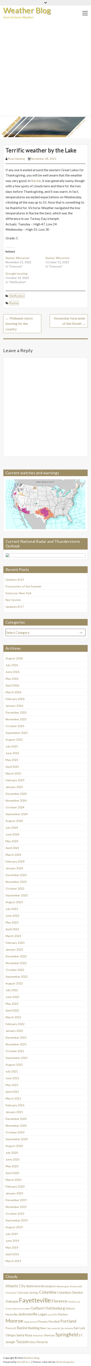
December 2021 (16, 1037)
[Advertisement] (45, 68)
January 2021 (14, 1112)
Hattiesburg (55, 1308)
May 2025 (12, 760)
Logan (42, 1314)
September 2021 (17, 1058)
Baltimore (33, 1286)
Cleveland (11, 1292)
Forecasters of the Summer (23, 586)
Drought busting (17, 273)
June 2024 (12, 834)
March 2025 (13, 773)
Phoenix (43, 1321)
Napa (26, 1321)
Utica (32, 1342)
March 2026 (13, 692)
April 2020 (12, 1173)
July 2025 (12, 746)
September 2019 (17, 1220)
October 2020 (15, 1132)
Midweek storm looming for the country (19, 323)
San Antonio (67, 1328)
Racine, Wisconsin (17, 258)
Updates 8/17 (15, 606)
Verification (17, 296)
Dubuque (12, 1301)
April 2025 (12, 766)
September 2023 (17, 895)
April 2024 (12, 848)
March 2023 (13, 936)
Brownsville (76, 1286)
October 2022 (15, 970)
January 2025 (14, 787)
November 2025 (16, 719)
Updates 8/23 (15, 579)
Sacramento (53, 1328)
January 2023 (14, 949)
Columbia (47, 1292)
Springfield (66, 1334)
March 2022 (13, 1017)
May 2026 (12, 678)
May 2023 (12, 922)
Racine (36, 181)
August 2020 (14, 1146)
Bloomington (63, 1286)
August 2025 (14, 739)
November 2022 (16, 963)
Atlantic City (16, 1286)
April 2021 (12, 1091)
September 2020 (17, 1139)
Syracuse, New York (19, 593)
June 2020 (12, 1159)
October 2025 (15, 726)
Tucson (22, 1341)
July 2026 (12, 665)
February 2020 (15, 1186)
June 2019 (12, 1240)
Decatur (77, 1292)
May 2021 (12, 1085)
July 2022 (12, 990)
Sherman (49, 1335)
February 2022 (15, 1024)
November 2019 (16, 1207)
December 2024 (16, 793)
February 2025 (15, 780)
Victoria (42, 1342)
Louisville (52, 1314)
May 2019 (12, 1247)
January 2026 (14, 705)
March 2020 (13, 1179)
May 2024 (12, 841)
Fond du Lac (74, 1301)
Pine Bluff (54, 1321)
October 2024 (15, 807)
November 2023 (16, 882)
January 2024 (14, 868)
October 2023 (15, 888)
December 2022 (16, 956)
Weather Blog (27, 10)
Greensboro (24, 1308)
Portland (68, 1321)
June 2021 (12, 1078)
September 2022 (17, 976)
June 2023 (12, 915)
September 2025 (17, 733)
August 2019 (14, 1227)
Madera (63, 1314)
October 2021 (15, 1051)
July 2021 (12, 1071)
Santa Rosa (24, 1335)
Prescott (11, 1328)
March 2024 (13, 854)
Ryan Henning (16, 158)
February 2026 (15, 699)
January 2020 (14, 1193)
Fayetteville (35, 1300)
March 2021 (13, 1098)
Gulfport (38, 1308)
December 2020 (16, 1119)
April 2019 (12, 1254)
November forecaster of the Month (69, 321)
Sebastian (38, 1335)
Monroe (14, 1321)
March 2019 (13, 1261)
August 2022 (14, 983)
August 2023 (14, 902)
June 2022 (12, 997)
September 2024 (17, 814)
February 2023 (15, 942)
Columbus (64, 1292)
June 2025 (12, 753)
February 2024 (15, 861)
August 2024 (14, 821)
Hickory (70, 1308)
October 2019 (15, 1213)
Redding (34, 1328)
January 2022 (14, 1030)
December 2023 (16, 875)
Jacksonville (27, 1314)
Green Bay (11, 1308)
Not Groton (13, 600)
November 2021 (16, 1044)
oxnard (33, 1321)
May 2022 (12, 1003)
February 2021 (15, 1105)
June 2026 (12, 672)
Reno (43, 1328)
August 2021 (14, 1064)
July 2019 (12, 1234)
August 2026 (14, 658)
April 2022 (12, 1010)
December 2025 (16, 712)
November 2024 (16, 800)
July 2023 (12, 909)
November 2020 (16, 1125)
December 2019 (16, 1200)
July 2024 (12, 827)
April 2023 (12, 929)
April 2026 (12, 685)
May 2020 (12, 1166)
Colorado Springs (28, 1292)
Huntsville (12, 1314)
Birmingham (48, 1286)
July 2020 (12, 1152)
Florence (59, 1300)
